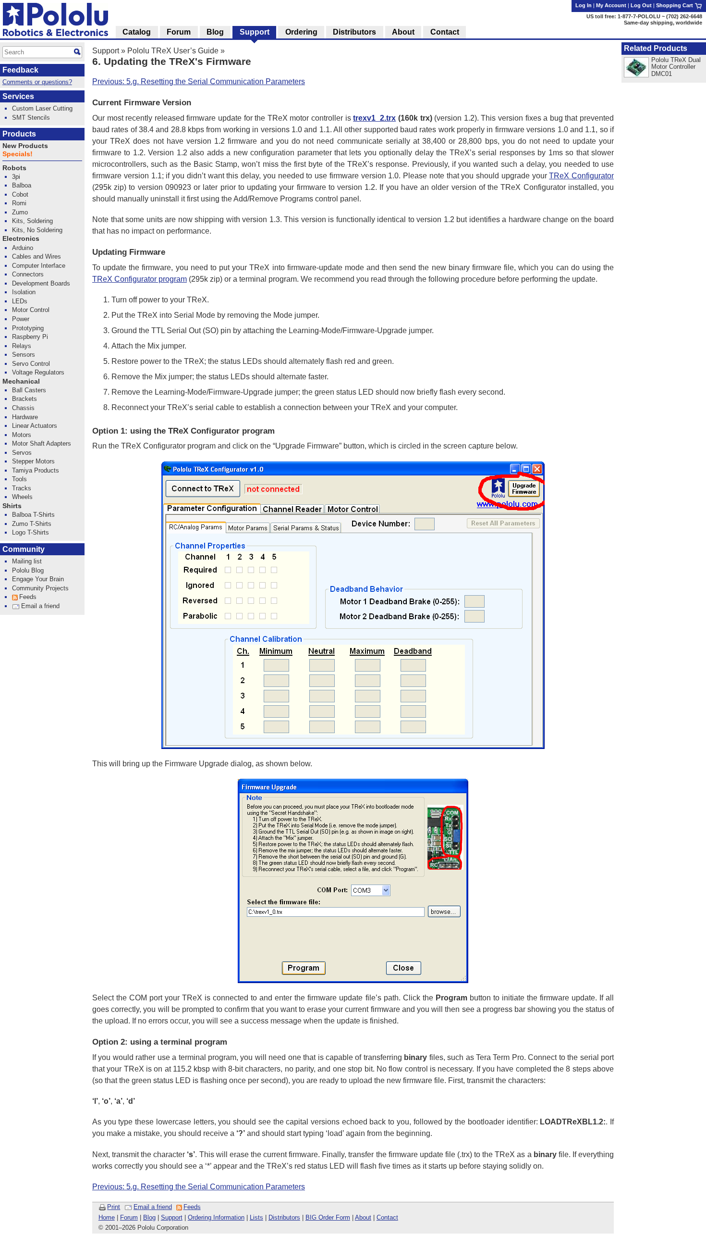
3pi (16, 176)
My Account (611, 5)
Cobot (20, 194)
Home (106, 1217)
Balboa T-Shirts (33, 514)
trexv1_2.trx (374, 118)
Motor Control (30, 309)
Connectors (28, 274)
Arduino (22, 247)
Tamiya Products (35, 470)
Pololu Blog (28, 570)
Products (19, 134)
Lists (256, 1217)
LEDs (19, 301)
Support (105, 51)
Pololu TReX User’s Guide (173, 51)
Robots (14, 168)
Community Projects (40, 588)
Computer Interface (38, 265)
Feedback (20, 70)
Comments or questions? (37, 82)
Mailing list (27, 561)
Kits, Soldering (32, 221)
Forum (129, 1217)
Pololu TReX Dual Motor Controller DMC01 (676, 66)
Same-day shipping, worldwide (663, 22)
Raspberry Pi (30, 336)
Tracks (21, 488)
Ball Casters (29, 390)
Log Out (641, 5)
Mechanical (21, 381)
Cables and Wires (36, 256)
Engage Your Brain (38, 579)
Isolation (24, 292)
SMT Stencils (31, 117)
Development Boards (41, 283)
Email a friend (153, 1206)
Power (20, 319)
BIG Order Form (327, 1217)
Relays (21, 345)
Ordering (301, 32)
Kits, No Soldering (37, 230)
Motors (21, 434)
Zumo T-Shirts (31, 523)
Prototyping (28, 328)
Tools (19, 479)
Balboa (21, 185)
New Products (25, 146)
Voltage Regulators (38, 372)
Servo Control (31, 363)
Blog (149, 1217)
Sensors (23, 354)
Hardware (25, 417)
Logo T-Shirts (30, 532)
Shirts (12, 506)
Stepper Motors (33, 461)
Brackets (24, 398)
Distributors (284, 1217)
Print (113, 1206)
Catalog (136, 32)
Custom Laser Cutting (42, 108)
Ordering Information (216, 1217)
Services (18, 96)
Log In (583, 5)
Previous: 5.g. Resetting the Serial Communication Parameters (198, 81)
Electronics (20, 238)
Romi (19, 203)
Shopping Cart (675, 5)
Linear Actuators (34, 425)
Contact (387, 1217)
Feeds (192, 1206)
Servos (22, 452)
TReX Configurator (581, 176)
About (363, 1217)
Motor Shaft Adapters (41, 443)
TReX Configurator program (139, 279)
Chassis (23, 408)
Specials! (17, 154)
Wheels (22, 496)
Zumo (20, 212)
